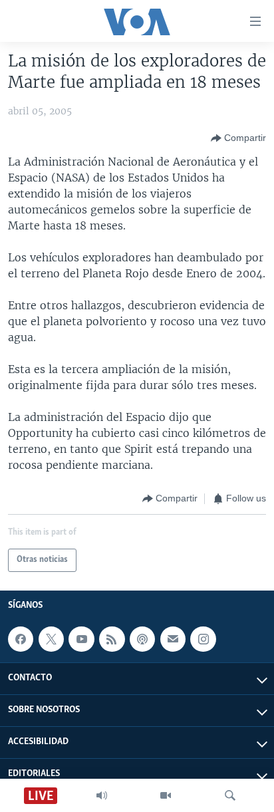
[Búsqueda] (230, 795)
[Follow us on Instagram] (202, 639)
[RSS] (111, 639)
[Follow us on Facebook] (20, 639)
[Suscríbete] (173, 639)
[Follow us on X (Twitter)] (51, 639)
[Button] (238, 138)
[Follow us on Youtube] (81, 639)
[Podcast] (142, 639)
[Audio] (102, 795)
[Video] (166, 795)
